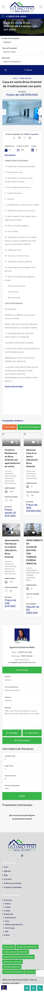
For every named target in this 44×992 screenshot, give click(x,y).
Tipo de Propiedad (9, 48)
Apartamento (10, 918)
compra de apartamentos (27, 947)
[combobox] (22, 42)
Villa (6, 932)
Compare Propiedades (13, 887)
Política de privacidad (12, 883)
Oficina (7, 904)
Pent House (10, 928)
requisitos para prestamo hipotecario (18, 957)
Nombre (7, 676)
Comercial (8, 900)
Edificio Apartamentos (14, 925)
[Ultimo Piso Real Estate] (22, 11)
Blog (6, 875)
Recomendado (9, 427)
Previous (4, 112)
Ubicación (6, 58)
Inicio (15, 78)
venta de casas (32, 972)
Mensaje (8, 708)
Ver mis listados (22, 670)
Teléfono (8, 697)
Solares (7, 935)
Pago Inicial (9, 766)
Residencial (8, 914)
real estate (23, 952)
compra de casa (10, 952)
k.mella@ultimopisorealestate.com (22, 662)
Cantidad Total (10, 756)
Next (40, 112)
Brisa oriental (26, 78)
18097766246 (27, 656)
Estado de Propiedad (10, 38)
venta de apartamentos (13, 972)
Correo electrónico (11, 687)
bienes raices (9, 947)
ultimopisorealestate (12, 967)
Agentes (7, 871)
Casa (7, 921)
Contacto (8, 879)
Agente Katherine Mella (22, 647)
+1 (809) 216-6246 (16, 16)
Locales (7, 911)
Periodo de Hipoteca (12, 785)
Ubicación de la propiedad (29, 427)
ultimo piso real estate (13, 962)
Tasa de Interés (10, 776)
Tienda (8, 907)
